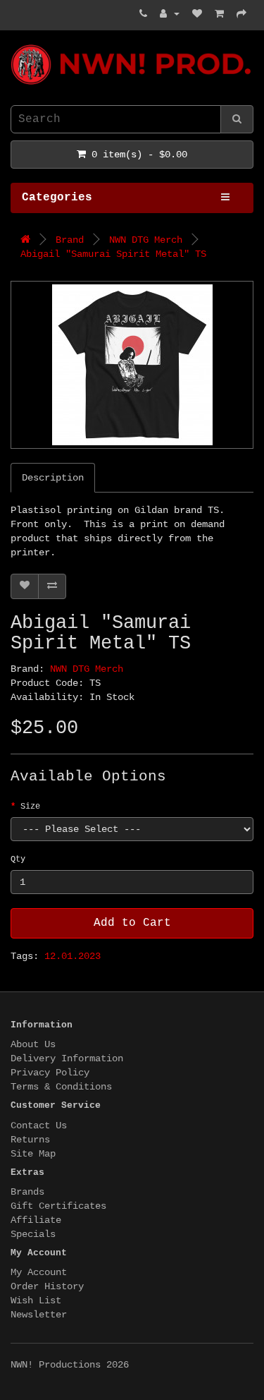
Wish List (36, 1300)
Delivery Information (67, 1058)
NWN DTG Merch (145, 240)
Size (30, 806)
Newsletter (39, 1314)
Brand (70, 240)
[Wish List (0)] (197, 14)
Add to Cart (132, 923)
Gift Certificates (58, 1206)
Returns (30, 1139)
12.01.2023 (72, 956)
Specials (33, 1234)
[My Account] (170, 14)
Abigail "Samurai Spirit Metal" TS (113, 254)
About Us (33, 1044)
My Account (39, 1272)
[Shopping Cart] (219, 14)
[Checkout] (241, 14)
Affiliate (36, 1220)
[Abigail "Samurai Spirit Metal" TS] (132, 365)
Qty (18, 859)
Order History (47, 1286)
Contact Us (39, 1125)
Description (53, 477)
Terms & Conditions (61, 1086)
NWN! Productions (16, 44)
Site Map (33, 1153)
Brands (27, 1191)
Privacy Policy (50, 1072)
